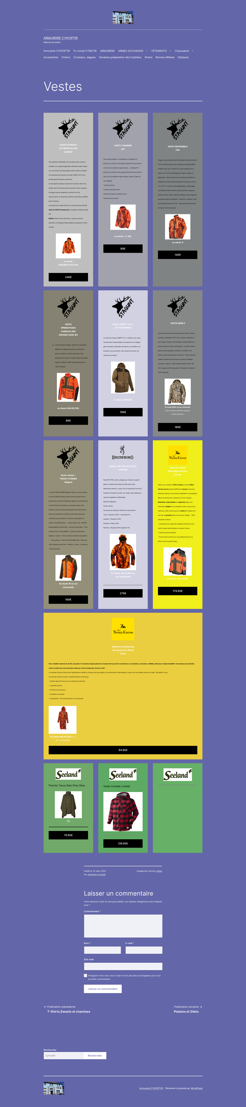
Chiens (65, 57)
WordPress (196, 1088)
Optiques (183, 57)
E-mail (129, 943)
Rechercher (50, 1050)
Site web (89, 959)
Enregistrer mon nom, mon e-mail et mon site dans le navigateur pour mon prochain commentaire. (124, 977)
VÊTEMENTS (159, 50)
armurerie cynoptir (97, 874)
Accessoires (51, 57)
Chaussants (182, 50)
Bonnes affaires (165, 57)
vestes (159, 871)
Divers (148, 57)
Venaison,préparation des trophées (120, 57)
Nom (87, 943)
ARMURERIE (107, 50)
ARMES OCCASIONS (130, 50)
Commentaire (92, 911)
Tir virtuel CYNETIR (85, 50)
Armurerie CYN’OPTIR (57, 50)
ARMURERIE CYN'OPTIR (61, 38)
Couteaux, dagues (84, 57)
